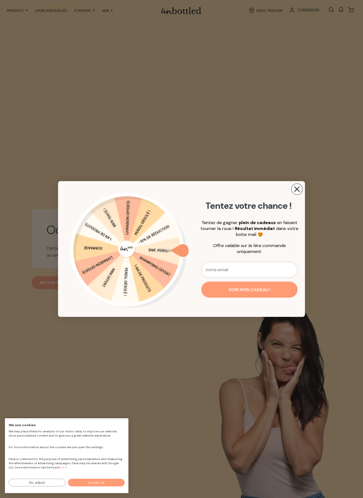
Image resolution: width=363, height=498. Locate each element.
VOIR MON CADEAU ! (249, 290)
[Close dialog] (296, 189)
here (63, 467)
